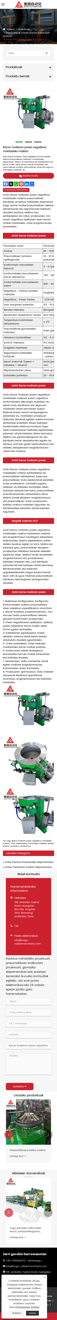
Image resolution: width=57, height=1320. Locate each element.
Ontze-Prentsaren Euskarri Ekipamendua (26, 39)
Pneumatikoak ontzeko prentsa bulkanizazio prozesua (26, 34)
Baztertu (17, 1313)
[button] (8, 1134)
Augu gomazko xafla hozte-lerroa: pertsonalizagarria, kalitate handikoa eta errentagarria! (26, 1229)
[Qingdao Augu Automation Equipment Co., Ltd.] (28, 2)
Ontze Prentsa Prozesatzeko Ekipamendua (29, 862)
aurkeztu (19, 1086)
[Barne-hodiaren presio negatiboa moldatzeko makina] (28, 113)
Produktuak (24, 29)
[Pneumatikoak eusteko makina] (28, 1122)
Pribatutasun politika (27, 1307)
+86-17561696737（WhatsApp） (24, 1261)
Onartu (32, 1313)
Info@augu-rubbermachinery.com (27, 942)
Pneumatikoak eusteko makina (28, 1150)
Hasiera (10, 29)
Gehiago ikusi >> (18, 1156)
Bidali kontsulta (30, 176)
